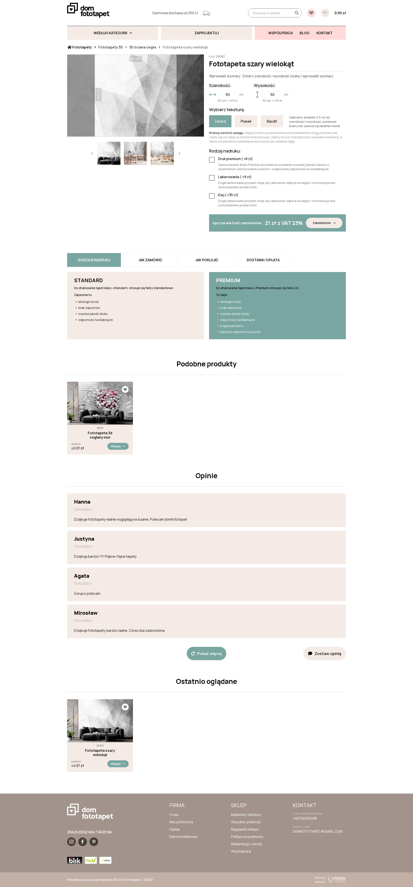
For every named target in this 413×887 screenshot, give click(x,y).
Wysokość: (265, 85)
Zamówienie (322, 223)
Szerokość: (220, 85)
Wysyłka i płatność (246, 822)
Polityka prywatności (247, 836)
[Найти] (297, 13)
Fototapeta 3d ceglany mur (100, 435)
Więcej (116, 446)
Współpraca (241, 851)
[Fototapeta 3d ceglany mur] (100, 403)
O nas (174, 814)
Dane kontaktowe (183, 836)
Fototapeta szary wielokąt (100, 752)
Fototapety (82, 47)
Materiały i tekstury (246, 814)
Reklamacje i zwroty (246, 844)
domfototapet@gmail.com (317, 831)
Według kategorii (110, 33)
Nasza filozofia (181, 822)
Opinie (175, 829)
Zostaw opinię (327, 653)
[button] (92, 153)
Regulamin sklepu (245, 829)
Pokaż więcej (209, 653)
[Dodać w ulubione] (125, 389)
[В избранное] (311, 13)
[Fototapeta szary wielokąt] (100, 720)
